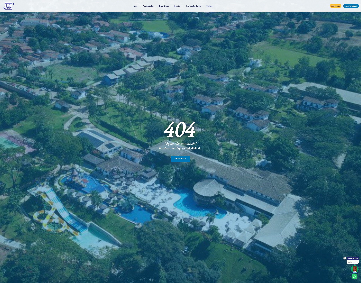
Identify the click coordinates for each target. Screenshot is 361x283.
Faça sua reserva (351, 6)
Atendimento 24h (353, 262)
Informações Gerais (193, 6)
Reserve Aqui (353, 258)
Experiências (164, 6)
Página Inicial (180, 159)
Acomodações (148, 6)
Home (135, 6)
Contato (209, 6)
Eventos (177, 6)
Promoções (335, 6)
